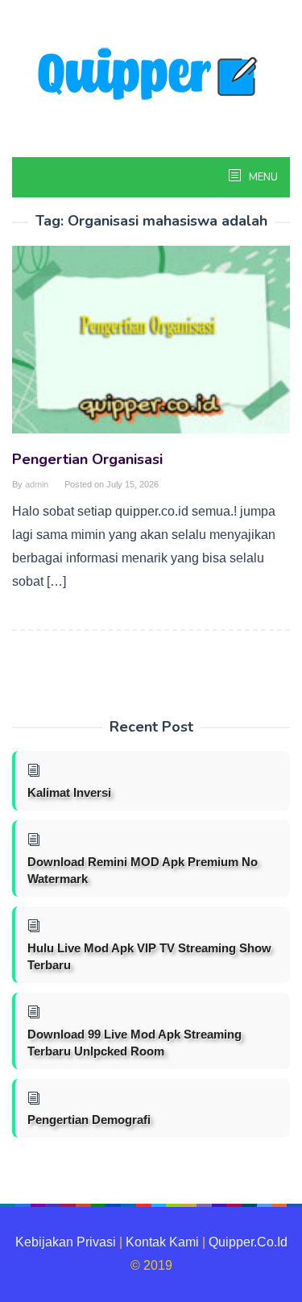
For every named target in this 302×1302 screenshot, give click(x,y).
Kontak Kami (162, 1242)
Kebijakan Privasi (65, 1242)
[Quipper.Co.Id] (151, 75)
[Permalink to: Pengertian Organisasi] (151, 346)
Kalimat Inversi (69, 792)
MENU (262, 177)
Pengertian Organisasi (87, 459)
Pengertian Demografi (89, 1119)
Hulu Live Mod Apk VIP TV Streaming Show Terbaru (149, 956)
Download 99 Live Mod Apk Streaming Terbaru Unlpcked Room (134, 1042)
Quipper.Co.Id (248, 1242)
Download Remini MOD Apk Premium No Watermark (142, 870)
